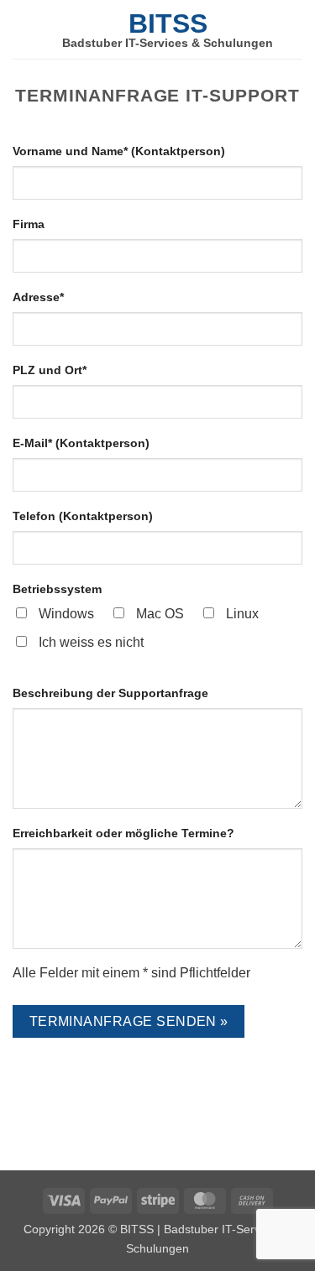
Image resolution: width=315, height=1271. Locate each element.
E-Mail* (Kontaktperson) (81, 443)
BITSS (168, 23)
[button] (23, 28)
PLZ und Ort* (50, 370)
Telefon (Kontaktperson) (83, 516)
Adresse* (38, 297)
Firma (29, 224)
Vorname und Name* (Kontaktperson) (119, 151)
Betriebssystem (57, 589)
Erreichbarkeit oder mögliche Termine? (123, 833)
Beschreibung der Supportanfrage (110, 693)
